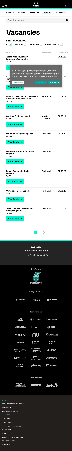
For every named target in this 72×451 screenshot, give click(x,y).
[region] (36, 76)
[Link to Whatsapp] (47, 255)
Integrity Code (7, 433)
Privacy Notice (7, 422)
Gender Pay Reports (8, 440)
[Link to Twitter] (31, 255)
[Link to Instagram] (28, 255)
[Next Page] (43, 232)
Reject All (40, 82)
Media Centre (6, 407)
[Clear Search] (63, 20)
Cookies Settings (18, 82)
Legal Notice (6, 414)
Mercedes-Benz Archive (10, 411)
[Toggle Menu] (69, 6)
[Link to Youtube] (38, 255)
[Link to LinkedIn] (41, 255)
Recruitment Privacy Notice (11, 426)
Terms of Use (6, 444)
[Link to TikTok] (34, 255)
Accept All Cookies (54, 82)
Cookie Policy (6, 418)
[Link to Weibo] (44, 255)
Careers (5, 400)
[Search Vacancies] (67, 20)
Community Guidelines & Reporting (13, 403)
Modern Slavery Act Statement (12, 437)
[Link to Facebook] (25, 255)
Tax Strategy (6, 429)
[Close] (60, 67)
